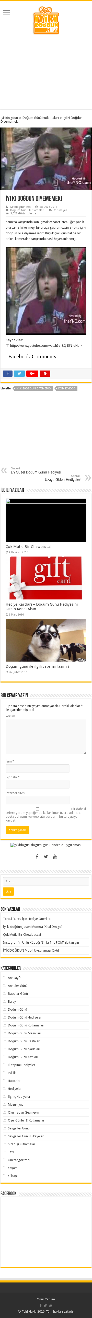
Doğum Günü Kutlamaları (40, 118)
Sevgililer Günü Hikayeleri (26, 1136)
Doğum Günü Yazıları (23, 1057)
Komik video (67, 388)
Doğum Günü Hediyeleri (25, 1017)
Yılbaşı (13, 1176)
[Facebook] (37, 857)
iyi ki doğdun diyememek (33, 388)
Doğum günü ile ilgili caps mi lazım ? (38, 666)
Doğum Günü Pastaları (24, 1041)
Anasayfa (14, 978)
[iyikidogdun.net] (46, 20)
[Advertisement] (46, 72)
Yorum (10, 716)
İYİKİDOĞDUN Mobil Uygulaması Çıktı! (31, 950)
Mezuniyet (15, 1104)
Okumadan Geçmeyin (23, 1112)
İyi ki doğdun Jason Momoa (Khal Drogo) (32, 927)
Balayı (12, 1001)
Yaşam (13, 1168)
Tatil (11, 1152)
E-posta (12, 777)
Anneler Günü (18, 986)
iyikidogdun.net (20, 207)
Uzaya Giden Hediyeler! (63, 478)
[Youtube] (55, 857)
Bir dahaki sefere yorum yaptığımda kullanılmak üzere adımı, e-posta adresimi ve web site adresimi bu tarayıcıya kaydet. (46, 814)
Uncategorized (19, 1160)
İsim (10, 761)
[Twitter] (46, 857)
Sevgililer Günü (19, 1128)
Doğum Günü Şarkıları (24, 1049)
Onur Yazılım (46, 1299)
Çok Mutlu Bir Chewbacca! (29, 546)
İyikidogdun (9, 118)
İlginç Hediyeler (19, 1097)
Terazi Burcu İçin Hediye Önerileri (27, 919)
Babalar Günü (18, 994)
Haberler (14, 1081)
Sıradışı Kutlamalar (21, 1144)
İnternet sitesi (15, 793)
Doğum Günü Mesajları (24, 1033)
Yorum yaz (60, 210)
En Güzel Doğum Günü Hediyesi (36, 470)
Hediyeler (15, 1089)
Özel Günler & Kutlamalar (26, 1120)
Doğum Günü (17, 1009)
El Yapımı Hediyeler (21, 1065)
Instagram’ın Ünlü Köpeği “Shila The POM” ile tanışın (41, 942)
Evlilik (12, 1073)
